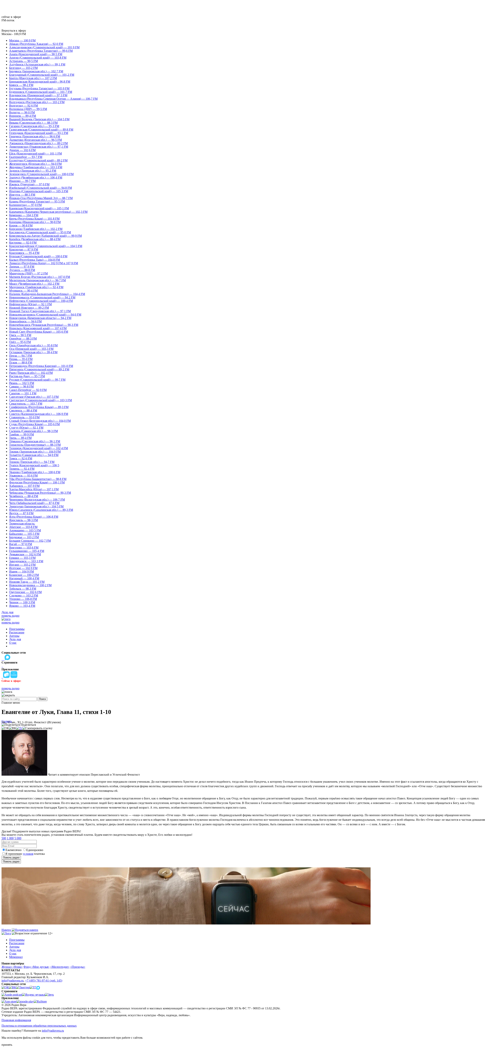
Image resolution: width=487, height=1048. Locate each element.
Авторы (14, 635)
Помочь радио (11, 857)
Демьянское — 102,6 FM (25, 554)
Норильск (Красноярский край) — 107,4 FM (38, 328)
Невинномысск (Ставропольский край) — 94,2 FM (42, 297)
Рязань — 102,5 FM (21, 383)
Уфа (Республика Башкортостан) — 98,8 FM (37, 479)
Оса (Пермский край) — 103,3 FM (31, 348)
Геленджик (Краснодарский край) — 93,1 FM (38, 133)
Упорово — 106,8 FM (23, 599)
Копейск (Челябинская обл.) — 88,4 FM (34, 239)
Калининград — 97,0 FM (25, 205)
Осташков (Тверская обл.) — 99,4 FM (33, 352)
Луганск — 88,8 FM (22, 270)
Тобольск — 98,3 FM (22, 588)
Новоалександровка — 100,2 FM (30, 585)
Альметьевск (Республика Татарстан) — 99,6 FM (41, 50)
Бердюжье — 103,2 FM (24, 537)
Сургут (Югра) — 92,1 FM (26, 427)
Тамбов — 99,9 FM (21, 434)
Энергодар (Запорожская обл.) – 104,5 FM (36, 506)
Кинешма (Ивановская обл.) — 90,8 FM (35, 222)
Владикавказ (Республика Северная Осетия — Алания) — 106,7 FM (53, 98)
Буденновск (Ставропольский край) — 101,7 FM (40, 91)
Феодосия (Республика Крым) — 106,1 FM (37, 482)
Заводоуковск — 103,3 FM (26, 561)
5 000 (17, 838)
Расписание (16, 632)
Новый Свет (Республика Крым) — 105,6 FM (38, 331)
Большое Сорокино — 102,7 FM (30, 540)
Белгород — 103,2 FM (23, 67)
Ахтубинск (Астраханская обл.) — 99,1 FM (37, 64)
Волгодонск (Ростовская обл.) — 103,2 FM (36, 102)
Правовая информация (16, 1020)
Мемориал (16, 957)
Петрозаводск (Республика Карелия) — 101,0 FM (41, 366)
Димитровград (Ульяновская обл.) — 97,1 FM (38, 146)
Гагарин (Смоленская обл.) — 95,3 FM (34, 126)
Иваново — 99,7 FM (22, 181)
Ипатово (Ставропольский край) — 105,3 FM (38, 191)
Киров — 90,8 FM (21, 225)
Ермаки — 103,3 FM (22, 557)
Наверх (7, 930)
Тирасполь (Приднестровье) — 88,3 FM (35, 444)
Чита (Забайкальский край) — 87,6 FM (34, 503)
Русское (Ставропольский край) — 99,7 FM (37, 379)
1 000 (10, 838)
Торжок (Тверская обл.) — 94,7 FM (31, 461)
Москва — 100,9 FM (22, 40)
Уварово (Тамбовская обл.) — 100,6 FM (34, 472)
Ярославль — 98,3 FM (23, 520)
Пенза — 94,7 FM (20, 355)
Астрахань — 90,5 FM (23, 61)
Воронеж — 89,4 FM (22, 115)
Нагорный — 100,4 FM (24, 578)
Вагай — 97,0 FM (20, 544)
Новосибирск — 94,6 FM (25, 321)
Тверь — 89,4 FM (20, 437)
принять (7, 1044)
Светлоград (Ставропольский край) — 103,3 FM (40, 400)
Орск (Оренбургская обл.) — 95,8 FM (33, 345)
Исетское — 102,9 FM (23, 568)
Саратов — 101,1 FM (22, 393)
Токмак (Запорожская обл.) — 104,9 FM (35, 451)
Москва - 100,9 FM (14, 34)
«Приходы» (77, 966)
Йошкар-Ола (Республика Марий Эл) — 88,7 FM (41, 198)
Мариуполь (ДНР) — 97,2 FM (28, 273)
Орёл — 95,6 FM (20, 342)
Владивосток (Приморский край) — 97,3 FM (38, 95)
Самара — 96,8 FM (21, 386)
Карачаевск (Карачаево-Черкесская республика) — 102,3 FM (48, 211)
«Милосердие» (59, 966)
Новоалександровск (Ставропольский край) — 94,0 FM (45, 314)
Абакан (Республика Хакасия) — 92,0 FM (36, 43)
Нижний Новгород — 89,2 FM (29, 307)
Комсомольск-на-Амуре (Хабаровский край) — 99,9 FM (45, 235)
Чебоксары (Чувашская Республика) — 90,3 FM (40, 492)
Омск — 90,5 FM (20, 335)
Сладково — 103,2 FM (23, 595)
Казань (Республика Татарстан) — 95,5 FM (37, 201)
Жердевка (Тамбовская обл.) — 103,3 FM (35, 167)
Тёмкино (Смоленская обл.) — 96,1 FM (34, 441)
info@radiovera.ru (13, 980)
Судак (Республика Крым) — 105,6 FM (34, 424)
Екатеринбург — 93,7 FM (25, 157)
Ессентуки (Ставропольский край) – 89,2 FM (38, 160)
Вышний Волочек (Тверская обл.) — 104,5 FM (39, 119)
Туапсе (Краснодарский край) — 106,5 (34, 465)
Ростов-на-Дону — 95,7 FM (27, 376)
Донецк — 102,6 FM (22, 150)
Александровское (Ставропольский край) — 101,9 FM (44, 47)
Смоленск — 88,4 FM (23, 410)
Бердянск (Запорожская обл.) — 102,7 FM (36, 71)
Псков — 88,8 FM (20, 362)
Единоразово (34, 850)
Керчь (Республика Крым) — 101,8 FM (34, 218)
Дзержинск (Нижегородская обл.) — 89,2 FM (38, 143)
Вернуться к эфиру (14, 30)
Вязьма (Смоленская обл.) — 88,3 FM (33, 122)
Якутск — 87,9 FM (21, 513)
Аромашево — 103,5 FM (25, 530)
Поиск (42, 699)
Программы (17, 629)
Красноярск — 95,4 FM (24, 252)
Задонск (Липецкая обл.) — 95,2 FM (32, 170)
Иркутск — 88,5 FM (22, 194)
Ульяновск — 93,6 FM (23, 475)
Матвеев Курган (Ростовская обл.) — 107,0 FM (39, 276)
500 (4, 838)
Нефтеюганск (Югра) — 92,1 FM (30, 304)
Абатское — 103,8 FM (23, 527)
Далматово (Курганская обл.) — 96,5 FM (35, 139)
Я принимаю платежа (25, 853)
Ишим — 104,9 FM (21, 571)
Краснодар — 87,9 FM (23, 249)
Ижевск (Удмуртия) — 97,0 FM (29, 184)
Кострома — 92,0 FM (23, 242)
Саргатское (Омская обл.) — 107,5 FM (34, 396)
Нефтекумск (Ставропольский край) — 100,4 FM (41, 300)
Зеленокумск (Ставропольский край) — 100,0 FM (41, 174)
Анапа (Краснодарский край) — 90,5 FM (35, 54)
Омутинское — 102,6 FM (25, 592)
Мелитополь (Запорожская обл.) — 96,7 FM (37, 280)
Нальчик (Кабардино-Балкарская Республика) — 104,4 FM (47, 294)
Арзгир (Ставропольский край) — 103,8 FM (37, 57)
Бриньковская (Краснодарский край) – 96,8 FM (39, 81)
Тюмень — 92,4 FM (21, 468)
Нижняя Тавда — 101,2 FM (27, 581)
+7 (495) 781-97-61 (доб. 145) (43, 980)
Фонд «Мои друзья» (36, 966)
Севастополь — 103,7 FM (25, 403)
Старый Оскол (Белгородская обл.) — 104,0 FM (40, 420)
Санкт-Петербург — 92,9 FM (28, 390)
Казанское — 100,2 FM (24, 575)
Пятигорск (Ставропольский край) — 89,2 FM (39, 369)
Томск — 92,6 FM (20, 458)
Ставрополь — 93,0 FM (24, 417)
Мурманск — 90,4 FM (23, 290)
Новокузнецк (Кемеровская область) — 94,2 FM (40, 318)
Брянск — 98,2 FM (21, 85)
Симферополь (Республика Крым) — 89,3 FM (38, 407)
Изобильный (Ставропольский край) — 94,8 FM (40, 187)
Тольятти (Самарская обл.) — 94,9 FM (33, 455)
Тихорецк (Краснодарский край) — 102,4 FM (38, 448)
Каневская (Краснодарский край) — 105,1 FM (39, 208)
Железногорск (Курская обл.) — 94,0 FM (35, 163)
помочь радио (10, 615)
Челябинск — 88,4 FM (23, 496)
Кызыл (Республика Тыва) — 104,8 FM (34, 259)
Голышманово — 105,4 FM (26, 551)
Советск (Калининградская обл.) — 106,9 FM (38, 414)
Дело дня (7, 612)
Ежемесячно (13, 850)
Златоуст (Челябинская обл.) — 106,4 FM (35, 177)
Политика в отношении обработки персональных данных (39, 1025)
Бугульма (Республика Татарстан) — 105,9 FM (39, 88)
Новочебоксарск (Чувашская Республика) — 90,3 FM (43, 324)
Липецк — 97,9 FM (21, 266)
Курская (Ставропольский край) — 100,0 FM (38, 256)
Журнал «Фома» (12, 966)
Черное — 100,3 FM (22, 602)
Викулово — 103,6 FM (23, 547)
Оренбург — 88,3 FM (23, 338)
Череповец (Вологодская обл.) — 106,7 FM (37, 499)
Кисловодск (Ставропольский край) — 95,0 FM (40, 232)
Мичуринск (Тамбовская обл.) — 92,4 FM (36, 287)
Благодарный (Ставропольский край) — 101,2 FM (41, 74)
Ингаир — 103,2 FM (22, 564)
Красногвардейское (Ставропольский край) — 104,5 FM (45, 246)
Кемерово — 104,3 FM (23, 215)
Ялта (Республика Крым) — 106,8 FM (33, 516)
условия (28, 853)
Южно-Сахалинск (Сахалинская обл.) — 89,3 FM (41, 509)
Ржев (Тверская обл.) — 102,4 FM (31, 372)
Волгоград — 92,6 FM (23, 105)
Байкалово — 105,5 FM (24, 533)
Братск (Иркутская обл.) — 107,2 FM (33, 78)
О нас (13, 642)
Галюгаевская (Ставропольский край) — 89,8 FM (41, 129)
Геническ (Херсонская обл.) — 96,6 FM (34, 136)
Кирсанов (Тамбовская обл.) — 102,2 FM (35, 228)
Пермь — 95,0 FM (21, 359)
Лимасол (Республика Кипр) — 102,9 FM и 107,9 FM (43, 263)
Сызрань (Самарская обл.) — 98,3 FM (33, 431)
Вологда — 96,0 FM (22, 112)
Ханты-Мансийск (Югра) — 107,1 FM (34, 489)
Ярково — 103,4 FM (22, 605)
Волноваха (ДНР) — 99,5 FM (28, 109)
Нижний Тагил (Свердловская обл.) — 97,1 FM (40, 311)
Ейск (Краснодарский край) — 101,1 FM (35, 153)
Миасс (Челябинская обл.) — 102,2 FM (34, 283)
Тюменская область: (22, 523)
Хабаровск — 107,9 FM (24, 485)
